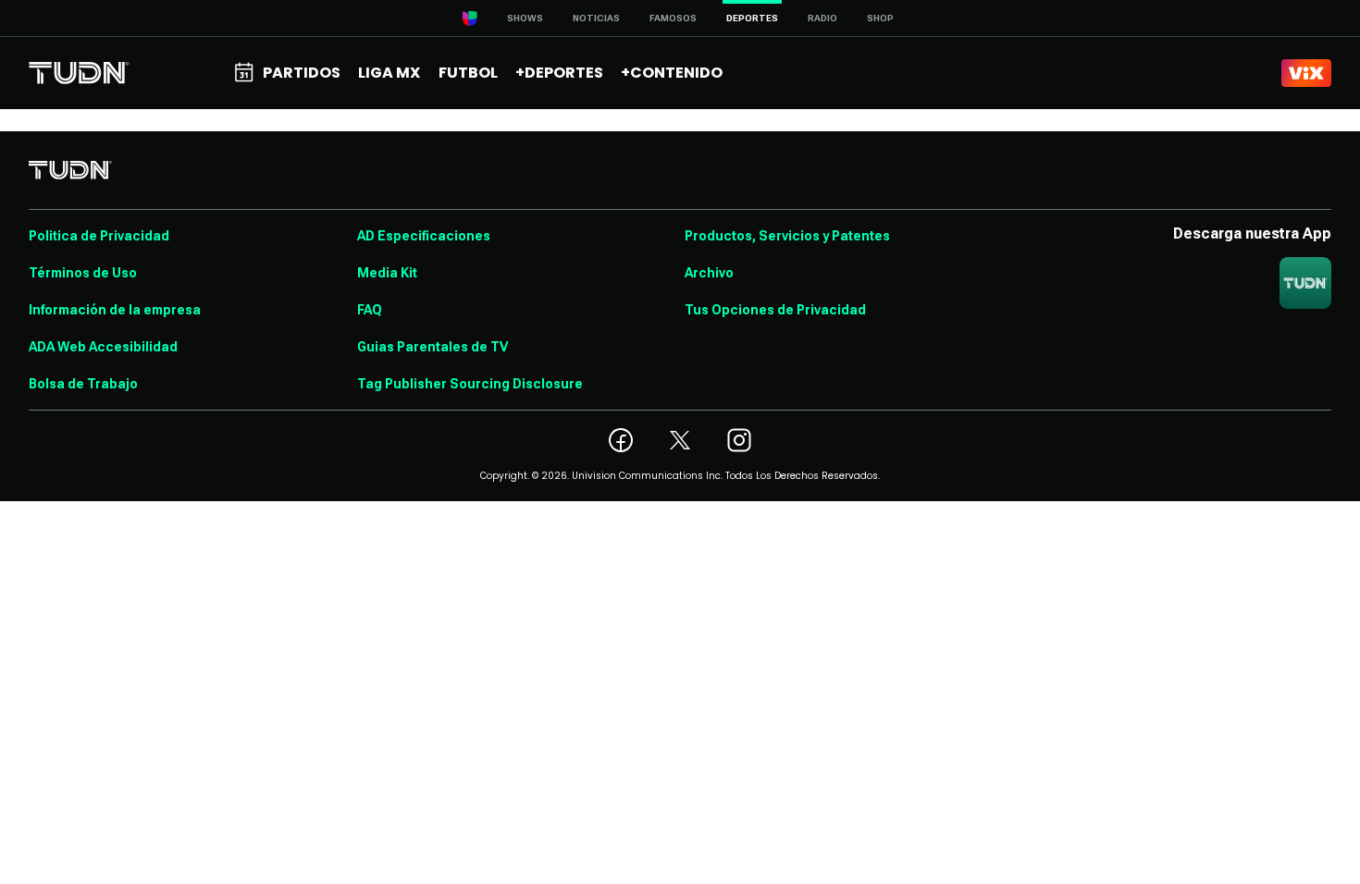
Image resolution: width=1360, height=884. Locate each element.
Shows (525, 18)
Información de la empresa (115, 309)
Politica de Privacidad (99, 235)
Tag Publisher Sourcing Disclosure (470, 383)
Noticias (596, 18)
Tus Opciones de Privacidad (775, 309)
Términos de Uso (83, 272)
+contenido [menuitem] (672, 72)
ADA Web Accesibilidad (103, 346)
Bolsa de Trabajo (83, 383)
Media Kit (387, 272)
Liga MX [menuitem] (389, 72)
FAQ (369, 309)
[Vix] (1306, 73)
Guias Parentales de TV (432, 346)
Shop (880, 18)
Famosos (673, 18)
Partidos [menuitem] (301, 72)
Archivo (709, 272)
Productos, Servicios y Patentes (787, 235)
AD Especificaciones (423, 235)
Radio (822, 18)
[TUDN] (79, 73)
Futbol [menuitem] (468, 72)
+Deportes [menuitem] (559, 72)
